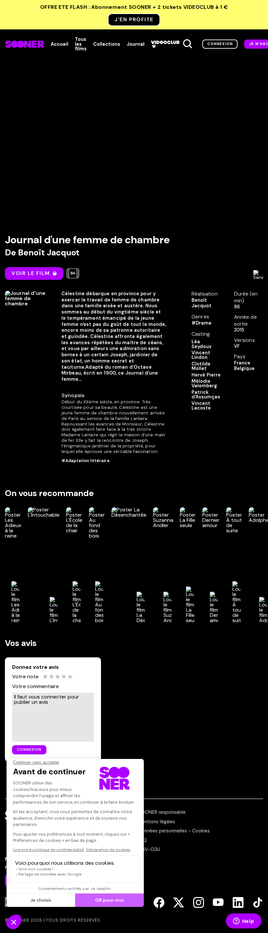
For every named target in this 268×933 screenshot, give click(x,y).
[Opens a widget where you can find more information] (243, 921)
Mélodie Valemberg (204, 383)
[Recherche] (187, 44)
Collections (106, 44)
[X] (178, 903)
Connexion (220, 43)
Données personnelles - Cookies (174, 830)
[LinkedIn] (238, 903)
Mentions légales (156, 821)
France (242, 363)
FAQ (142, 840)
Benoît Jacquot (48, 252)
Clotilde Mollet (201, 366)
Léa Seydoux (201, 344)
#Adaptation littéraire (85, 460)
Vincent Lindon (201, 355)
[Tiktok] (257, 903)
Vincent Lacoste (201, 405)
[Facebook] (159, 903)
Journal (135, 44)
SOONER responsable (162, 812)
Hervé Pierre (206, 375)
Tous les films (81, 44)
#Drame (201, 323)
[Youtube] (218, 903)
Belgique (244, 368)
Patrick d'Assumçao (206, 394)
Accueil (59, 44)
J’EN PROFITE (133, 19)
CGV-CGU (149, 849)
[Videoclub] (165, 44)
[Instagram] (198, 903)
